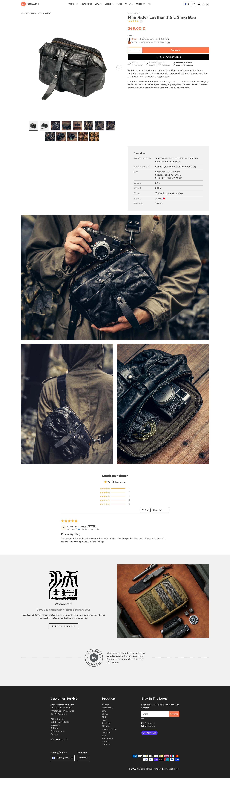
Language (82, 752)
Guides (105, 741)
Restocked (107, 738)
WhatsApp (56, 711)
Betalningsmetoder (60, 722)
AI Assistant (61, 714)
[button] (207, 4)
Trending (106, 732)
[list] (72, 67)
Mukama (141, 769)
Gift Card (106, 744)
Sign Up (174, 714)
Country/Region (59, 752)
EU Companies (58, 731)
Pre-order (176, 50)
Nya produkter (109, 729)
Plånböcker (86, 4)
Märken (105, 726)
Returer (54, 728)
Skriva (108, 4)
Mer (149, 4)
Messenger (68, 711)
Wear (128, 4)
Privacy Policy (154, 769)
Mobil (119, 4)
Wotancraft (133, 13)
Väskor (71, 4)
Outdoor (140, 4)
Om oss (54, 734)
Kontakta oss (57, 719)
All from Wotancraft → (63, 626)
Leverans (55, 725)
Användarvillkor (171, 769)
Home (24, 13)
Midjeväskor (44, 13)
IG (52, 714)
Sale (104, 735)
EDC (97, 4)
